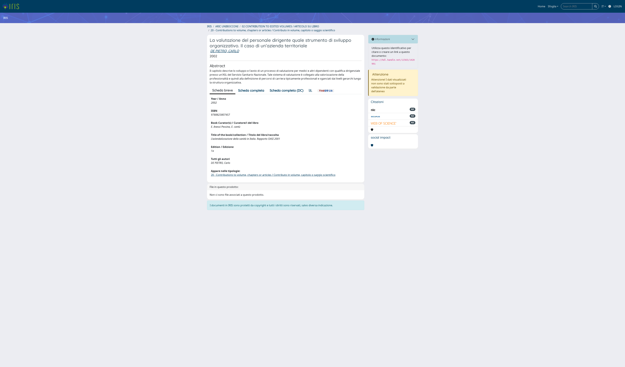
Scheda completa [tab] (251, 90)
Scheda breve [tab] (222, 90)
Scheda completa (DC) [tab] (286, 90)
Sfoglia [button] (552, 6)
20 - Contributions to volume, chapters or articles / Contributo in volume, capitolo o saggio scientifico (273, 30)
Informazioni (382, 39)
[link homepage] (12, 6)
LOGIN (618, 6)
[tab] (310, 90)
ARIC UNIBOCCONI (226, 26)
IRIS (209, 26)
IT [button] (603, 6)
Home (541, 6)
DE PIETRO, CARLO (224, 51)
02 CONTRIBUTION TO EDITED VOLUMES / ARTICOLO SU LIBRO (280, 26)
